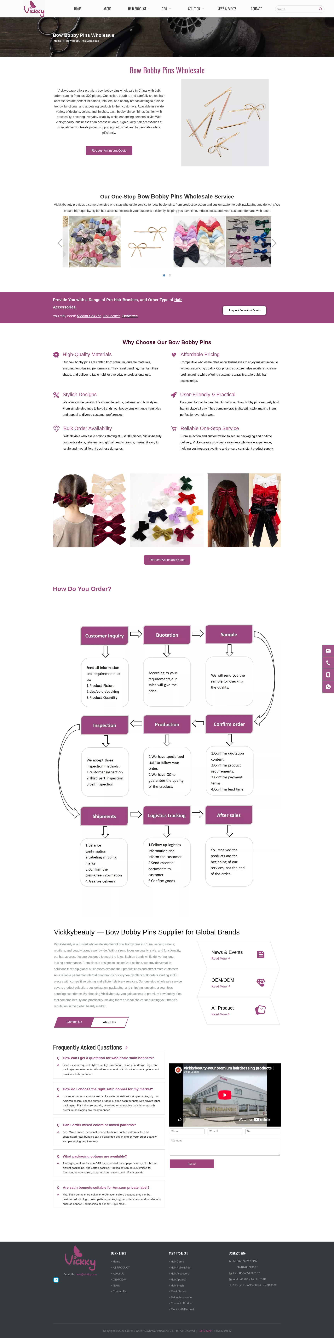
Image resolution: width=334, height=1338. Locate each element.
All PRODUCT (121, 1267)
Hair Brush (177, 1285)
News (116, 1285)
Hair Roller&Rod (181, 1267)
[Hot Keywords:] (320, 9)
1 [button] (164, 275)
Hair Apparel (178, 1279)
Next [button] (274, 243)
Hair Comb (177, 1261)
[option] (88, 241)
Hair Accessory (180, 1273)
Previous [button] (60, 243)
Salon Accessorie (181, 1297)
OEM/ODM (119, 1279)
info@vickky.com (87, 1274)
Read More (219, 958)
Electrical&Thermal (182, 1309)
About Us (109, 1022)
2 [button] (170, 275)
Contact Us (74, 1022)
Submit (192, 1163)
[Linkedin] (56, 1280)
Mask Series (178, 1291)
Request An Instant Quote (109, 150)
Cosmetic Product (182, 1303)
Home (116, 1261)
